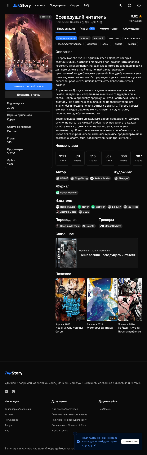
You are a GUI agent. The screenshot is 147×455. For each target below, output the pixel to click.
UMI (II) (64, 178)
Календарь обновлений (18, 409)
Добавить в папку (28, 94)
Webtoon (100, 206)
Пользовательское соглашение (69, 414)
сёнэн (105, 43)
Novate (90, 226)
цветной (98, 38)
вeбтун (84, 38)
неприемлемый (66, 38)
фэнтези (92, 43)
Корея (11, 119)
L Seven (116, 206)
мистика (114, 38)
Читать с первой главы (28, 86)
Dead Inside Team (70, 226)
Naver (85, 206)
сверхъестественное (70, 43)
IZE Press (133, 206)
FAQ (86, 5)
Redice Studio (102, 178)
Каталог (40, 5)
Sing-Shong (81, 178)
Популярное (57, 5)
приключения (132, 38)
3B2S (86, 211)
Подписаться (130, 441)
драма (118, 43)
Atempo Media (68, 211)
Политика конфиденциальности (69, 419)
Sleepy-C (124, 178)
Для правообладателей (64, 409)
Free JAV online (59, 430)
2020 (10, 107)
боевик (132, 43)
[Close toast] (75, 433)
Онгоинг (12, 131)
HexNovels (104, 409)
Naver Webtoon (68, 192)
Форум (74, 5)
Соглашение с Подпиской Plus (68, 425)
